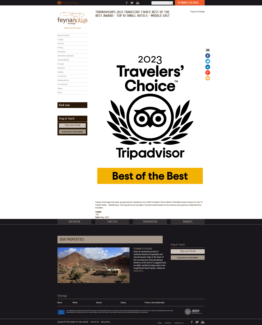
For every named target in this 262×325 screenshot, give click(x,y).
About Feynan (63, 35)
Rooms (60, 43)
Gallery (60, 72)
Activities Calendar (65, 56)
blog (160, 323)
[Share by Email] (207, 80)
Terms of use (95, 322)
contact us (178, 323)
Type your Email (72, 125)
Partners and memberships (155, 302)
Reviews (61, 68)
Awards (99, 302)
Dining (60, 47)
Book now (64, 105)
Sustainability (63, 60)
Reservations (63, 80)
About (59, 302)
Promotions (62, 84)
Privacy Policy (105, 322)
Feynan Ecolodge (197, 11)
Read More (138, 271)
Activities (61, 52)
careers (168, 323)
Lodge (60, 39)
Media (75, 302)
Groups (60, 64)
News (59, 88)
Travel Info (62, 76)
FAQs (59, 92)
